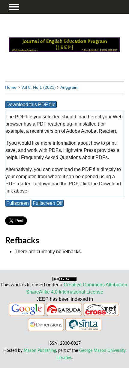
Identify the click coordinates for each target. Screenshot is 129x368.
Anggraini (69, 87)
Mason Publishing (40, 350)
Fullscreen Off (47, 203)
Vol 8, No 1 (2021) (38, 87)
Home (10, 87)
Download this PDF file (31, 104)
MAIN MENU (14, 7)
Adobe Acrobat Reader (90, 131)
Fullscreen (17, 203)
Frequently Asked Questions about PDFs (64, 157)
